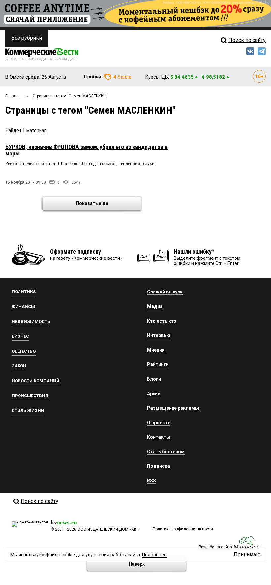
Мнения (156, 350)
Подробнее (154, 554)
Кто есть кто (161, 321)
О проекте (158, 422)
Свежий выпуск (165, 291)
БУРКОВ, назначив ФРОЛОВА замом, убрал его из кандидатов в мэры (86, 150)
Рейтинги (158, 364)
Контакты (158, 437)
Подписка (158, 466)
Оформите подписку (75, 251)
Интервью (158, 335)
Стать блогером (166, 451)
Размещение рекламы (173, 408)
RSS (151, 480)
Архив (153, 393)
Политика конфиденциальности (183, 529)
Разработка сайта (215, 547)
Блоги (154, 379)
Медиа (155, 306)
